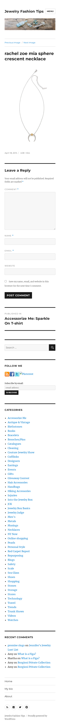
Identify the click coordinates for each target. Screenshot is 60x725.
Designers (14, 461)
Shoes (11, 577)
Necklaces (14, 529)
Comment (12, 189)
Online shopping (18, 538)
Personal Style (16, 546)
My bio (9, 688)
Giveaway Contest (18, 478)
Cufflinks (13, 456)
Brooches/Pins (16, 439)
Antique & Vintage (19, 422)
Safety (11, 564)
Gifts (11, 473)
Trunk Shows (16, 611)
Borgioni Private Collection (34, 662)
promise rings (16, 645)
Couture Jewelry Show (21, 452)
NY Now (12, 534)
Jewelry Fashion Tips (24, 11)
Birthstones (15, 426)
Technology (15, 598)
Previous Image (12, 42)
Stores (12, 594)
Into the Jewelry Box (20, 499)
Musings (13, 525)
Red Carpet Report (19, 551)
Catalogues (14, 443)
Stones (12, 585)
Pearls (11, 542)
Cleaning (13, 448)
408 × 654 (25, 153)
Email (9, 250)
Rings (11, 559)
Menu (50, 11)
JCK (10, 503)
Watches (13, 620)
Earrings (13, 465)
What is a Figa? (27, 653)
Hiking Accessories (19, 491)
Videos (12, 615)
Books (11, 430)
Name (9, 235)
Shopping (14, 581)
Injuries (12, 495)
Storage (12, 589)
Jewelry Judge (16, 512)
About (8, 696)
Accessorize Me (17, 418)
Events (12, 469)
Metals (12, 521)
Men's (11, 516)
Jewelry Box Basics (19, 508)
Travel (11, 602)
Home (8, 681)
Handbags (14, 486)
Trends (12, 607)
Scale (11, 568)
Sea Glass (13, 572)
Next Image (29, 42)
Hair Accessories (18, 482)
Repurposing (15, 555)
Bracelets (13, 435)
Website (10, 265)
